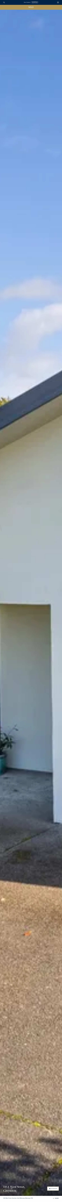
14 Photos (54, 1188)
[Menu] (58, 2)
